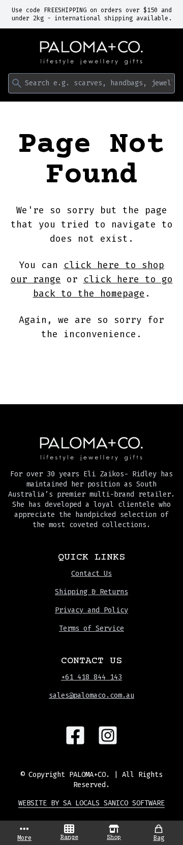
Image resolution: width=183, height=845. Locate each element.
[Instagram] (108, 735)
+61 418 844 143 (91, 677)
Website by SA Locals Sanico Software (91, 803)
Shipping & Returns (91, 592)
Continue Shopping (91, 364)
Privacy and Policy (91, 610)
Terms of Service (91, 628)
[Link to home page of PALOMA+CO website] (91, 52)
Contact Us (91, 573)
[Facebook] (75, 735)
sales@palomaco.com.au (91, 695)
